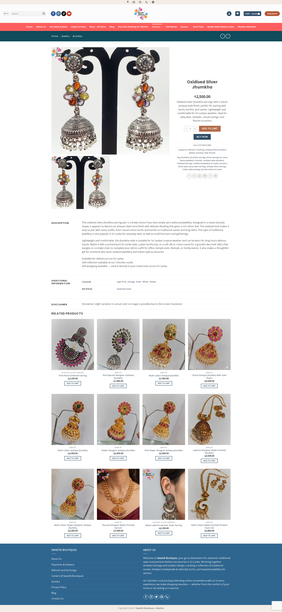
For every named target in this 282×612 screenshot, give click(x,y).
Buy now (202, 136)
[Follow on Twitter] (156, 597)
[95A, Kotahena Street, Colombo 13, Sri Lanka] (128, 2)
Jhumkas (77, 36)
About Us (41, 27)
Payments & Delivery (62, 564)
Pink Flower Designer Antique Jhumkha (164, 450)
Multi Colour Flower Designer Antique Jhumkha (72, 526)
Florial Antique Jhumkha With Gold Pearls (209, 376)
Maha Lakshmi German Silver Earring (164, 525)
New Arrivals (209, 152)
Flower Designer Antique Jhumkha (118, 450)
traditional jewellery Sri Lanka (206, 163)
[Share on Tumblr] (210, 175)
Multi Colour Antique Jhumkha (164, 375)
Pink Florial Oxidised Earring (73, 375)
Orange (131, 281)
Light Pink (121, 281)
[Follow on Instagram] (58, 13)
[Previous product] (228, 36)
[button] (229, 13)
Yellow (153, 281)
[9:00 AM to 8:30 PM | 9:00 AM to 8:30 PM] (140, 2)
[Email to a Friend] (194, 175)
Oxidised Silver (124, 289)
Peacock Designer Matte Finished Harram (118, 526)
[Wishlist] (237, 13)
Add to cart (210, 128)
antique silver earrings (216, 166)
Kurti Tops (198, 27)
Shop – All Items (97, 27)
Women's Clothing (196, 149)
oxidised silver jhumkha (213, 160)
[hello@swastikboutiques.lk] (134, 2)
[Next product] (222, 36)
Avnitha (55, 581)
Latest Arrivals (78, 27)
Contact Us (57, 598)
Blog (112, 27)
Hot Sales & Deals (58, 27)
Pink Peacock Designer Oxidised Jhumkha (118, 376)
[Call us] (167, 597)
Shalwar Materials (247, 27)
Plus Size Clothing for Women (133, 27)
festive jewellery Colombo (191, 160)
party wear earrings (197, 166)
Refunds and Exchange (64, 570)
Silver (138, 281)
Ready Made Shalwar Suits (220, 27)
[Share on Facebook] (189, 175)
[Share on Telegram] (215, 175)
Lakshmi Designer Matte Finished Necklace (209, 451)
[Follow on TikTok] (63, 13)
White (145, 281)
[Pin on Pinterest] (199, 175)
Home (29, 27)
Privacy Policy (58, 587)
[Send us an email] (161, 597)
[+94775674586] (146, 2)
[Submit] (43, 13)
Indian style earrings (191, 169)
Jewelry (156, 27)
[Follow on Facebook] (53, 13)
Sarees (184, 27)
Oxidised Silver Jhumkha (215, 149)
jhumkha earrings (197, 157)
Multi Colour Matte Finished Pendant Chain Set (209, 526)
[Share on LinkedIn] (205, 175)
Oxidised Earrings (184, 163)
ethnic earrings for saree (216, 157)
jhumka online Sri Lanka (211, 169)
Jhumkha (185, 157)
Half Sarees (171, 27)
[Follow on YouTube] (69, 13)
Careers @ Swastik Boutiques (67, 576)
